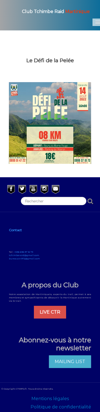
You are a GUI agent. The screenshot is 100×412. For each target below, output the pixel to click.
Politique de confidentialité (61, 407)
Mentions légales (50, 398)
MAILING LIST (70, 361)
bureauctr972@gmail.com (24, 258)
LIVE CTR (50, 312)
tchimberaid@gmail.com (24, 255)
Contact (15, 230)
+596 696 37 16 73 (23, 252)
